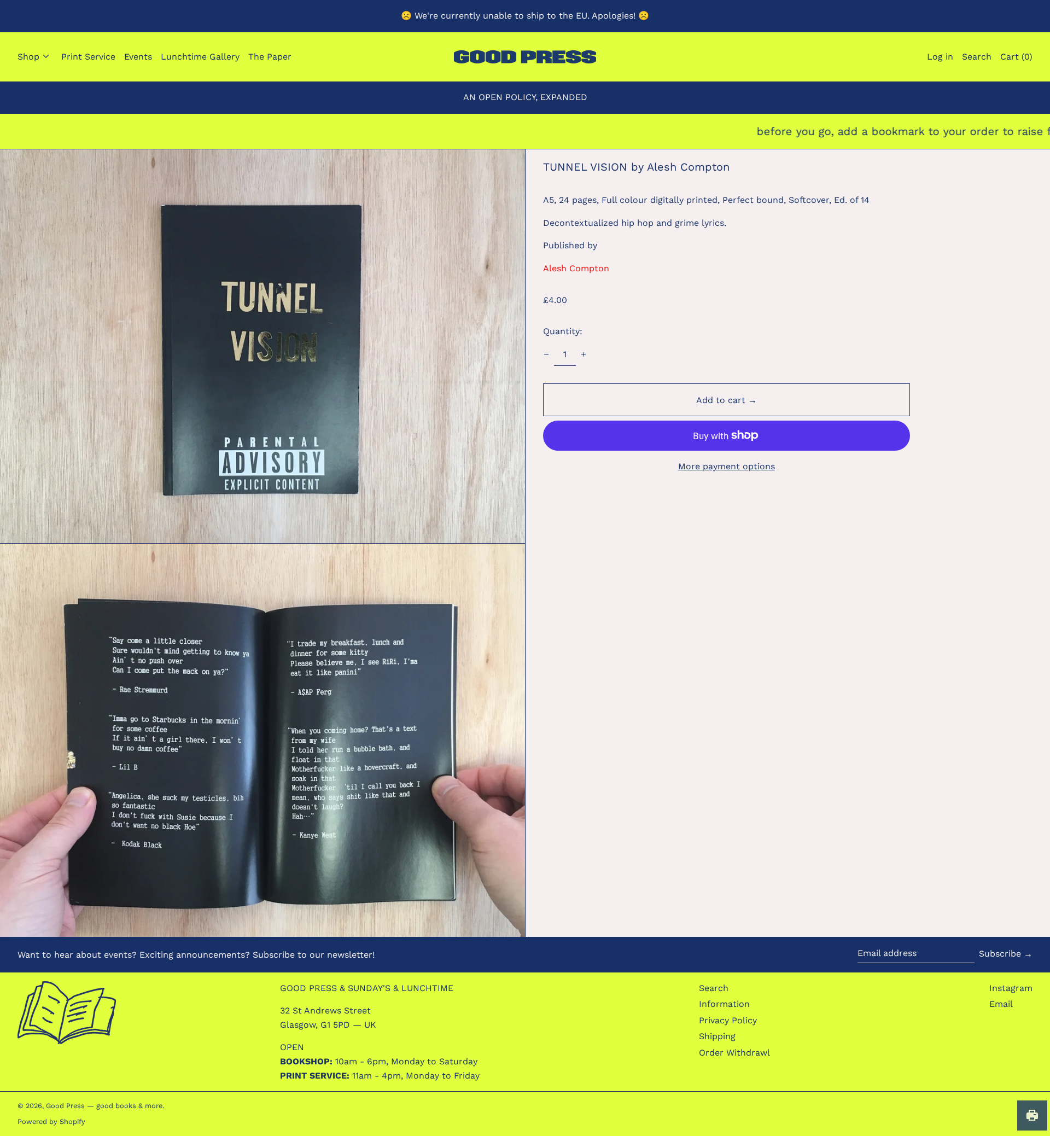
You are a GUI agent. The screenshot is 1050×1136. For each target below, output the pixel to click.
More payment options (726, 466)
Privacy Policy (728, 1020)
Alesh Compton (576, 268)
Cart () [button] (1016, 56)
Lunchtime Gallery (200, 56)
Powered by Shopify (51, 1121)
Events (138, 56)
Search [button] (976, 56)
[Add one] (583, 354)
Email (1001, 1004)
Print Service (88, 56)
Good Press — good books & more (104, 1106)
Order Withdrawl (734, 1052)
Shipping (717, 1036)
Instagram (1010, 988)
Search (713, 988)
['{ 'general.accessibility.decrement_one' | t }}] (546, 354)
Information (724, 1004)
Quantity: (562, 331)
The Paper (269, 56)
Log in (940, 56)
